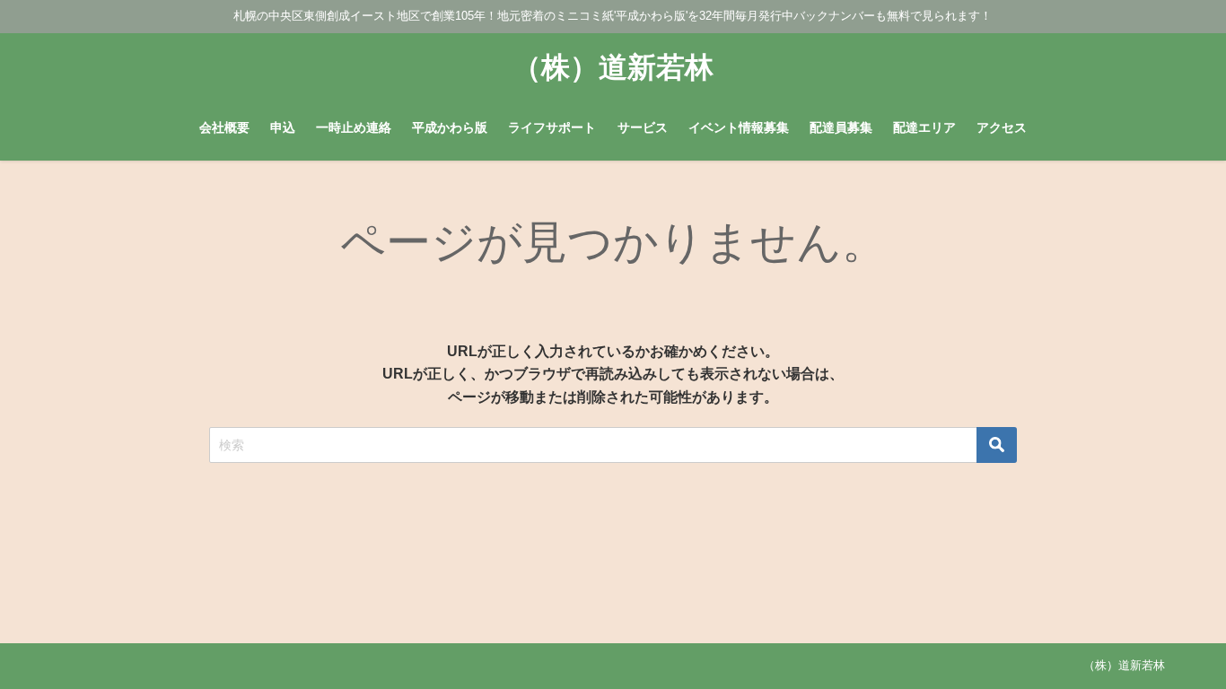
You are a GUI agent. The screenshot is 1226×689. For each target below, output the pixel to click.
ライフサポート (552, 127)
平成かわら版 (449, 127)
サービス (642, 127)
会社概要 (224, 127)
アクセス (1001, 127)
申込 (282, 127)
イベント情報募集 (738, 127)
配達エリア (924, 127)
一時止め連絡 (353, 127)
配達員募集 (841, 127)
